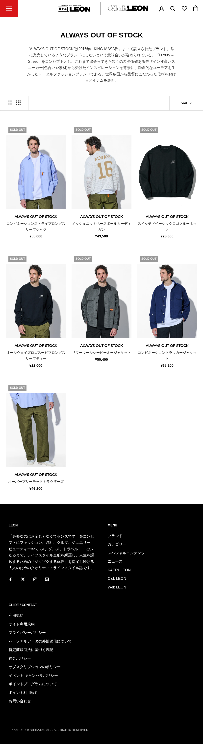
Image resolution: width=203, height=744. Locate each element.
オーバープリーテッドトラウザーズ (36, 482)
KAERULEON (119, 570)
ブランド (115, 536)
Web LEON (117, 587)
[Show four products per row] (18, 102)
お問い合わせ (20, 701)
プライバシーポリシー (27, 632)
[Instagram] (35, 579)
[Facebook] (10, 579)
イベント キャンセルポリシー (33, 675)
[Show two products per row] (10, 102)
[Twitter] (22, 579)
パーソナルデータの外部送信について (40, 641)
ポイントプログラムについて (33, 684)
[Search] (173, 8)
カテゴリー (117, 544)
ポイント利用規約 (23, 692)
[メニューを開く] (9, 8)
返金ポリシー (20, 658)
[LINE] (47, 579)
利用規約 (16, 615)
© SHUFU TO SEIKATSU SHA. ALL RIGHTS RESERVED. (50, 730)
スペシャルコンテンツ (126, 553)
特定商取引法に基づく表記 (31, 649)
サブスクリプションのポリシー (35, 667)
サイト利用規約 (22, 624)
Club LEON (117, 578)
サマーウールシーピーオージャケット (101, 353)
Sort (184, 103)
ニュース (115, 561)
